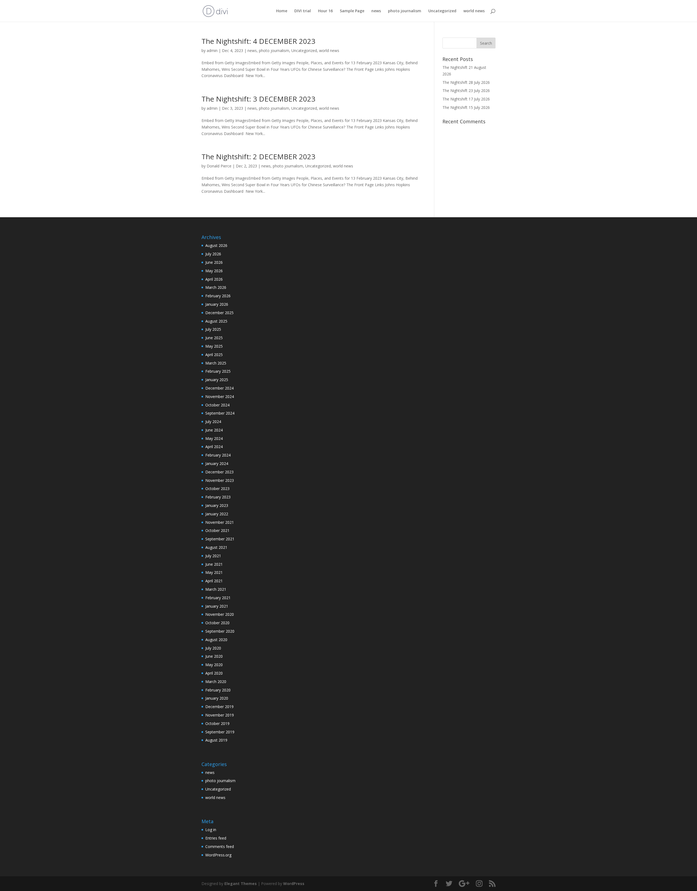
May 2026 (214, 270)
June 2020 (214, 656)
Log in (210, 829)
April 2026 (214, 279)
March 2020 (215, 681)
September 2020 (219, 631)
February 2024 (218, 455)
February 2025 (218, 371)
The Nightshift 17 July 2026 (466, 99)
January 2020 (216, 698)
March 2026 (215, 287)
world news (474, 11)
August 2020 (216, 639)
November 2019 (219, 715)
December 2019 (219, 706)
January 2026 (216, 304)
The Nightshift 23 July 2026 (466, 90)
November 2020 (219, 614)
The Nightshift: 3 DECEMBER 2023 (258, 99)
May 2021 (214, 572)
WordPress (293, 883)
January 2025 (216, 379)
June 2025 (214, 337)
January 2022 (216, 513)
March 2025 (215, 363)
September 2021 (219, 538)
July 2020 (213, 648)
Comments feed (219, 846)
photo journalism (404, 11)
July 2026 (213, 253)
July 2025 (213, 329)
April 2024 (214, 446)
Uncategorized (442, 11)
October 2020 (217, 622)
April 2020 (214, 673)
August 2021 (216, 547)
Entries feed (215, 838)
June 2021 (214, 564)
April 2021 (214, 580)
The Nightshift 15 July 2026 (466, 107)
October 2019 (217, 723)
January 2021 (216, 606)
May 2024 (214, 438)
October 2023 (217, 488)
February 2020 (218, 690)
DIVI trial (302, 11)
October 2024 (217, 405)
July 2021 (213, 555)
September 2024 (219, 413)
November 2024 (219, 396)
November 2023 (219, 480)
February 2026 (218, 295)
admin (212, 50)
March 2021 (215, 589)
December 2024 (219, 388)
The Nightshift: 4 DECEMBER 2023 (258, 41)
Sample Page (352, 11)
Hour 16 (325, 11)
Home (281, 11)
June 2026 (214, 262)
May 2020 (214, 664)
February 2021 (218, 597)
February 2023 (218, 497)
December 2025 (219, 312)
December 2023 (219, 471)
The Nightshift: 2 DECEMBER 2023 (258, 156)
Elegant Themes (240, 883)
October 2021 (217, 530)
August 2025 (216, 321)
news (376, 11)
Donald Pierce (219, 166)
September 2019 (219, 731)
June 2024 (214, 430)
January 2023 (216, 505)
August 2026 (216, 245)
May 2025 (214, 346)
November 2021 (219, 522)
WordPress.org (218, 855)
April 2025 (214, 354)
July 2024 (213, 421)
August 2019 (216, 740)
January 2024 (216, 463)
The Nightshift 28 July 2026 (466, 82)
